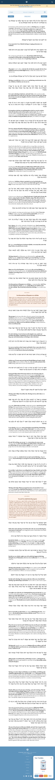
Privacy (27, 770)
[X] (24, 776)
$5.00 (41, 775)
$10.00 (45, 775)
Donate (27, 767)
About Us (27, 756)
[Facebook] (26, 776)
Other (50, 775)
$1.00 (36, 775)
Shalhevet (27, 764)
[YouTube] (31, 776)
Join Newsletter (27, 762)
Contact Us (28, 773)
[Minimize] (51, 758)
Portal (27, 759)
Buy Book (28, 16)
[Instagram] (28, 776)
